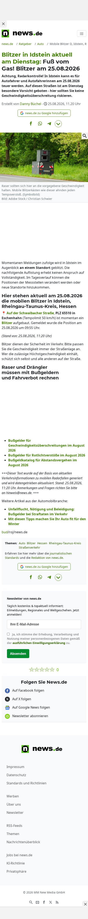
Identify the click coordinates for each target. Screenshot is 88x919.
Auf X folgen (21, 699)
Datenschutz (16, 775)
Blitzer (31, 543)
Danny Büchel (30, 104)
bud (5, 532)
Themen (13, 834)
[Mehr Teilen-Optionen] (58, 123)
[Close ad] (3, 23)
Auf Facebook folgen (27, 690)
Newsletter (15, 812)
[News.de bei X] (50, 902)
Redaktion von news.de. (47, 558)
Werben (13, 796)
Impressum (15, 767)
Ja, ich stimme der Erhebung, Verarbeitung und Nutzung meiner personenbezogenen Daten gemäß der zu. (43, 638)
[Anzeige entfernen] (85, 904)
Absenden (18, 653)
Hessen (42, 543)
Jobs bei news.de (19, 855)
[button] (44, 113)
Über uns (14, 804)
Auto (22, 543)
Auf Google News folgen (30, 707)
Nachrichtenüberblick (23, 842)
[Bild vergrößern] (84, 136)
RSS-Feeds (14, 825)
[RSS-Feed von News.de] (57, 902)
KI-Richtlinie (16, 863)
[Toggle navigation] (81, 33)
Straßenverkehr (29, 547)
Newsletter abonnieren (29, 716)
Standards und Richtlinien (26, 783)
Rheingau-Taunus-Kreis (65, 543)
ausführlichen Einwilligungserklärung (38, 643)
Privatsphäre (16, 871)
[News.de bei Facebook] (44, 902)
